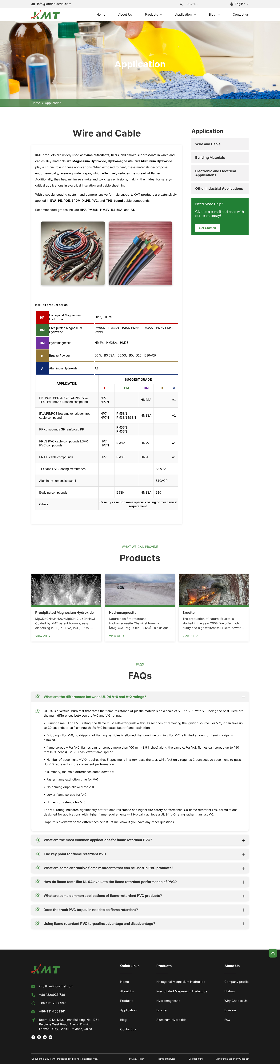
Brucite (161, 1010)
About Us (127, 991)
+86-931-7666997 (52, 1003)
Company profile (236, 982)
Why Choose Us (235, 1001)
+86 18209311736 (52, 995)
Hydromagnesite (168, 1001)
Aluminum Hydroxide (171, 1020)
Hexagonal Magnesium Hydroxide (180, 982)
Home (35, 103)
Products (126, 1001)
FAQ (227, 1020)
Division (230, 1010)
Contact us (128, 1029)
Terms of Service (166, 1058)
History (229, 991)
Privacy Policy (137, 1058)
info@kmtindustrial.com (54, 4)
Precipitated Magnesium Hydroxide (181, 991)
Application (128, 1010)
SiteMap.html (196, 1058)
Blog (123, 1020)
